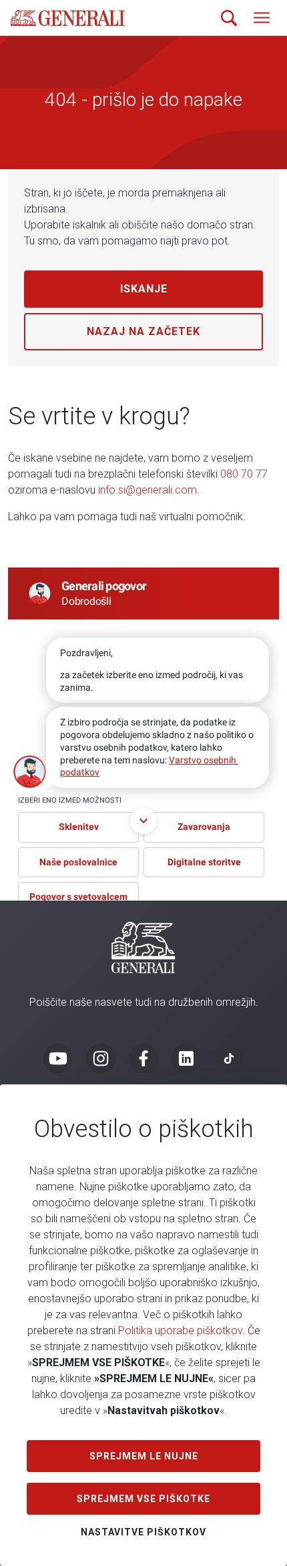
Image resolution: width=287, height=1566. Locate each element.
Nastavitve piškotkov (143, 1532)
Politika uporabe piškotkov (180, 1330)
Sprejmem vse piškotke (143, 1498)
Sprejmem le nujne (143, 1456)
